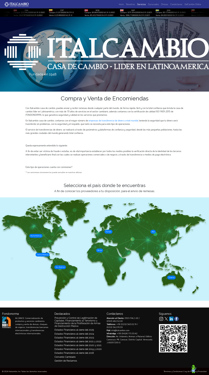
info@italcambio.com (120, 330)
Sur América (60, 267)
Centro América (42, 254)
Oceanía (171, 277)
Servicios (142, 4)
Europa (108, 232)
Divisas (164, 4)
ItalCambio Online (193, 4)
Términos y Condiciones (173, 371)
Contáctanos (176, 4)
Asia (153, 232)
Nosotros (130, 4)
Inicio (121, 4)
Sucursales (153, 4)
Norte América (36, 236)
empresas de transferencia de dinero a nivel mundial (113, 120)
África (99, 250)
